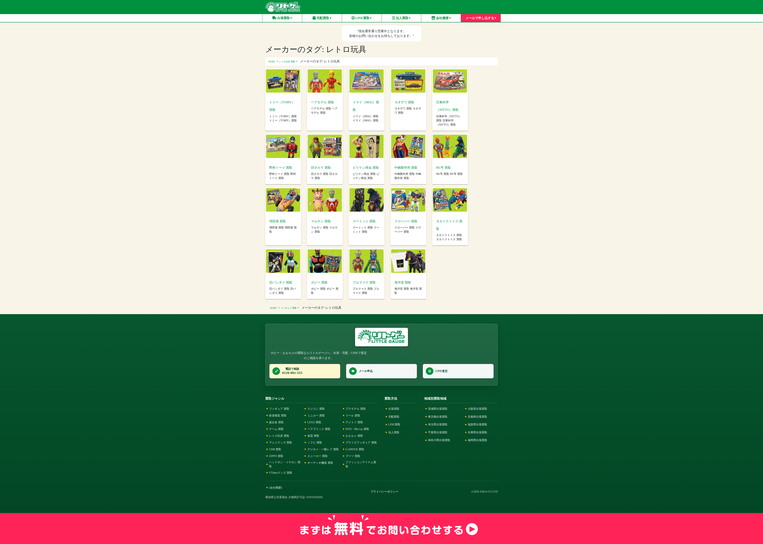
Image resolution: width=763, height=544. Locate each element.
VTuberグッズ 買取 (280, 472)
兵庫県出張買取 (477, 432)
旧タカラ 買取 (321, 167)
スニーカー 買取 (317, 456)
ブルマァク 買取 (364, 282)
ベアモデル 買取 (322, 102)
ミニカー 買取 (316, 415)
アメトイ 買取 (354, 422)
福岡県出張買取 (477, 440)
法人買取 (402, 18)
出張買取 (283, 18)
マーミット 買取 (364, 221)
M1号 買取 (443, 167)
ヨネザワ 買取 (404, 102)
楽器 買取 (313, 435)
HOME (271, 61)
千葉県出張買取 (437, 432)
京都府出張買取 (477, 416)
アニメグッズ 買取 (280, 442)
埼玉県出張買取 (437, 424)
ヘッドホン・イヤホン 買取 (284, 464)
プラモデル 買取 (356, 408)
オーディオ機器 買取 (320, 462)
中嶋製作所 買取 (405, 167)
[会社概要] (275, 487)
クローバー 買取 (405, 221)
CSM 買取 (275, 449)
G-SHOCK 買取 (355, 449)
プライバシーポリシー (384, 491)
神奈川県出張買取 (439, 440)
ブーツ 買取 (353, 456)
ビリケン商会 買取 (366, 167)
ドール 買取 (353, 415)
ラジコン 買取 (316, 408)
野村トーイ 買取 (280, 167)
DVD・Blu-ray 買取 (357, 429)
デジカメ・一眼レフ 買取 (323, 449)
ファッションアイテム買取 (361, 464)
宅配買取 (323, 18)
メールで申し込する (480, 18)
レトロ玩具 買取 (287, 61)
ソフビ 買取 (314, 442)
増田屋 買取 (277, 221)
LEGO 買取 (314, 422)
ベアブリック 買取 (318, 429)
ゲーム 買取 (276, 429)
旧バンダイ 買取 (280, 282)
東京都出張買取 (437, 416)
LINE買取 (362, 18)
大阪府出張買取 (477, 408)
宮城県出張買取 (437, 408)
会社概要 (442, 18)
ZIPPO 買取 (276, 456)
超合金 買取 (276, 422)
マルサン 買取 (321, 221)
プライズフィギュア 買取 (361, 442)
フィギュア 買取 (289, 308)
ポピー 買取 (319, 282)
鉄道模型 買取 (278, 415)
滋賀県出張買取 (477, 424)
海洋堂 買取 (402, 282)
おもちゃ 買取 (354, 435)
